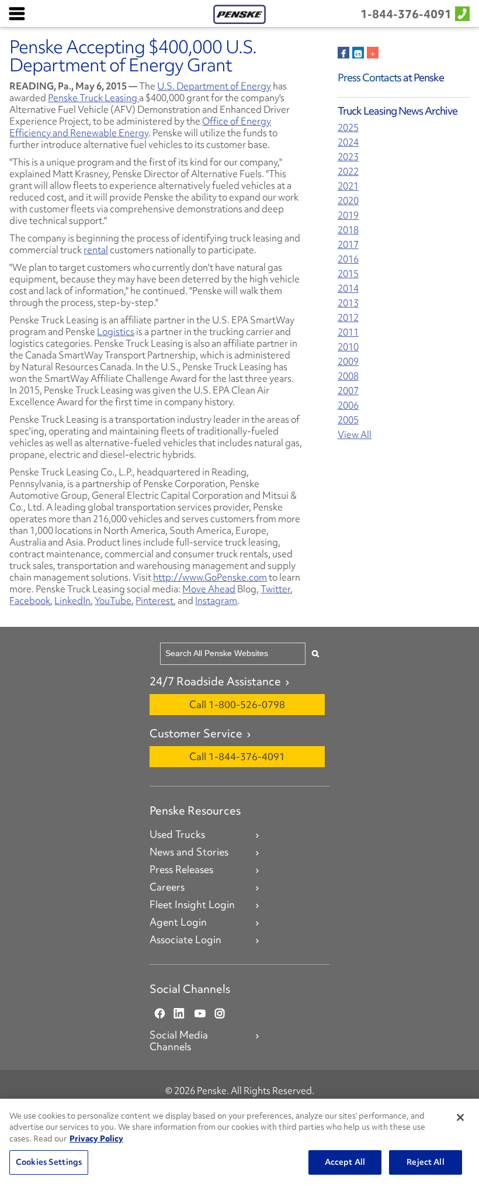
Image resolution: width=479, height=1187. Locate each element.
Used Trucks (177, 834)
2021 (348, 186)
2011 (348, 332)
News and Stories (189, 852)
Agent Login (178, 922)
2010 (348, 347)
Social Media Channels (179, 1041)
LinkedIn (72, 600)
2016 (348, 259)
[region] (239, 1143)
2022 (348, 171)
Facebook (29, 600)
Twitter (275, 588)
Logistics (115, 331)
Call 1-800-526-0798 (237, 704)
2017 (348, 245)
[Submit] (315, 653)
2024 (348, 142)
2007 (348, 391)
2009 (348, 362)
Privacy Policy (96, 1138)
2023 (348, 157)
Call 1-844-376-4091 (237, 756)
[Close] (460, 1117)
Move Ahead (208, 588)
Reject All (425, 1162)
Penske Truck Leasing (93, 97)
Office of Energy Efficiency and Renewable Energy (140, 127)
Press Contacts (369, 77)
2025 (348, 128)
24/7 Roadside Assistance (215, 681)
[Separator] (373, 52)
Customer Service (196, 733)
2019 (348, 215)
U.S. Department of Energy (214, 86)
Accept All (345, 1162)
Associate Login (185, 940)
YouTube (113, 600)
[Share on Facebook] (343, 52)
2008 (348, 376)
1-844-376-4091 (406, 14)
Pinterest (154, 600)
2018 (348, 230)
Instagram (216, 600)
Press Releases (181, 869)
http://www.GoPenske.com (210, 577)
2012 (348, 318)
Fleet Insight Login (192, 904)
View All (355, 435)
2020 (348, 201)
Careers (167, 887)
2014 (348, 288)
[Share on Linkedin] (358, 52)
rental (96, 249)
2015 (348, 274)
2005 (348, 420)
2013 (348, 303)
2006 (348, 405)
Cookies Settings (49, 1162)
